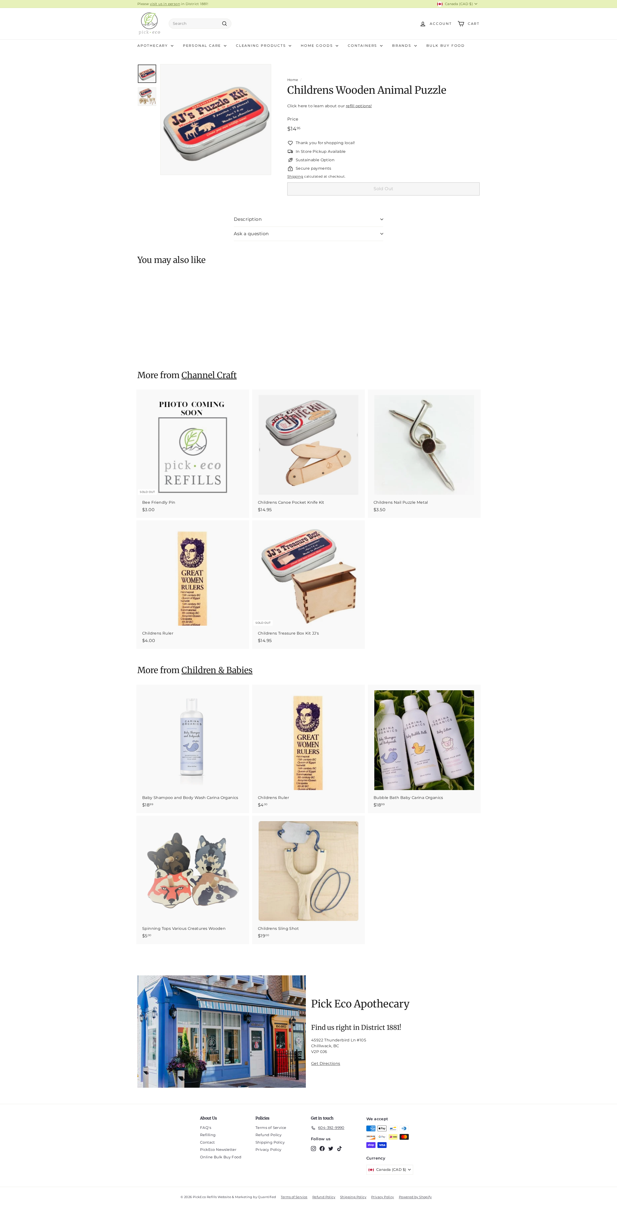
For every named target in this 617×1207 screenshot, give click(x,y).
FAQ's (205, 1127)
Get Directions (325, 1063)
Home (292, 80)
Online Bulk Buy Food (220, 1157)
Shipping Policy (270, 1142)
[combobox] (200, 24)
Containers (363, 45)
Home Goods (318, 45)
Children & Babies (217, 670)
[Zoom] (216, 119)
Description (248, 219)
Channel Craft (209, 375)
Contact (207, 1142)
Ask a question (251, 233)
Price (292, 119)
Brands (402, 45)
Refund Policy (268, 1135)
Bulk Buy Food (445, 45)
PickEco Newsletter (218, 1149)
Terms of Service (270, 1127)
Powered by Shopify (415, 1197)
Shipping (295, 176)
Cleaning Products (262, 45)
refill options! (359, 106)
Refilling (208, 1135)
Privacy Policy (268, 1149)
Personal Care (203, 45)
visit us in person (165, 4)
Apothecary (153, 45)
